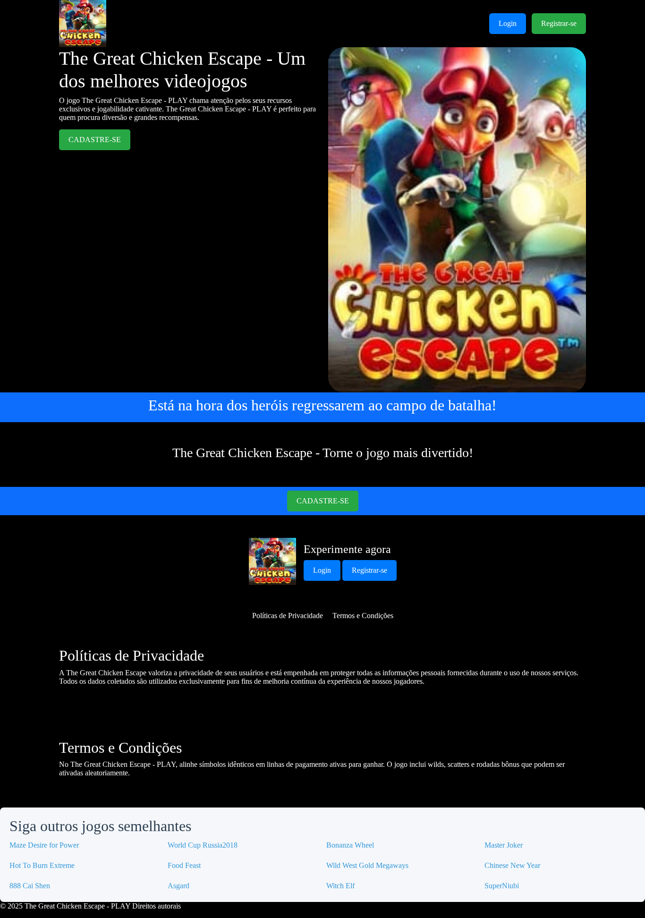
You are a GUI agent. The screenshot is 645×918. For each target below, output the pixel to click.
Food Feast (184, 865)
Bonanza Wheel (350, 845)
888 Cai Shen (29, 886)
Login (508, 23)
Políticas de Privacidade (287, 616)
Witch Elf (340, 886)
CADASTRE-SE (94, 140)
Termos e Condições (362, 616)
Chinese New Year (512, 865)
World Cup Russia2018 (203, 845)
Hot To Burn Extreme (42, 865)
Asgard (178, 886)
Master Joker (503, 845)
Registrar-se (559, 23)
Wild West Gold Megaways (367, 865)
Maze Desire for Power (44, 845)
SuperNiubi (501, 886)
